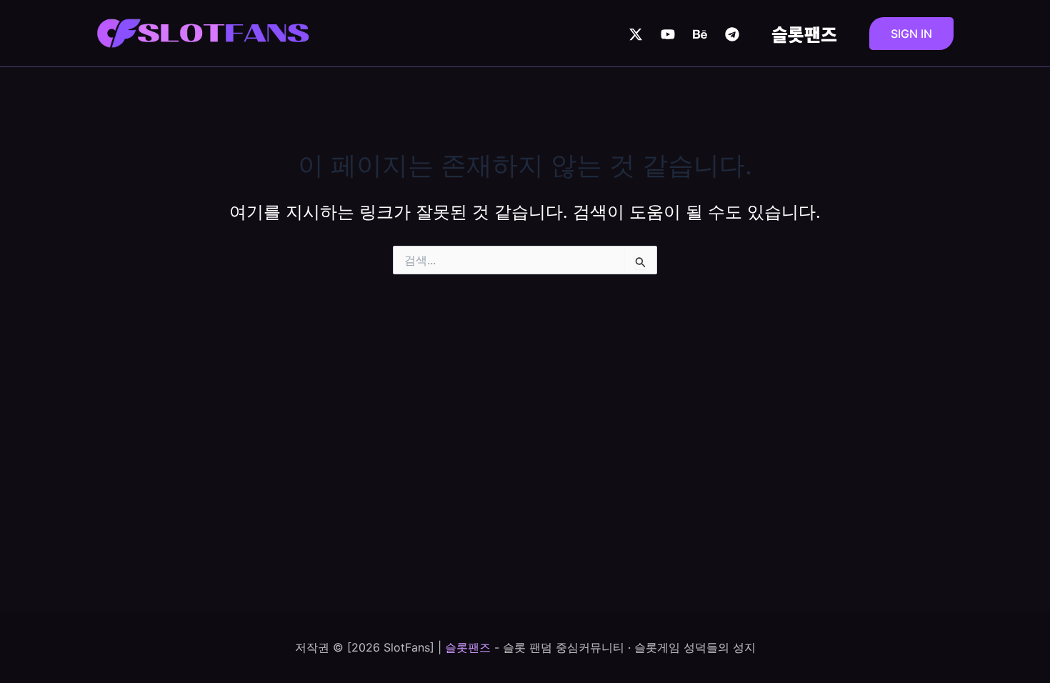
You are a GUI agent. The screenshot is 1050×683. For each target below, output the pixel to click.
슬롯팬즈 (804, 33)
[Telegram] (732, 34)
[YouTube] (668, 34)
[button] (911, 33)
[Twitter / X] (636, 34)
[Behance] (700, 34)
